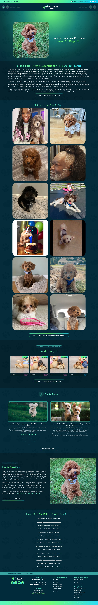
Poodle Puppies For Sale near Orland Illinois (49, 529)
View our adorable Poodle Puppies (48, 95)
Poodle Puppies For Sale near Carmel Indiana (49, 549)
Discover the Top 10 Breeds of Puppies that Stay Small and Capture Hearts (70, 425)
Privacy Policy (80, 603)
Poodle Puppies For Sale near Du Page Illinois (49, 518)
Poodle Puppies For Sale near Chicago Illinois (49, 535)
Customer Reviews (57, 584)
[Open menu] (3, 7)
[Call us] (90, 7)
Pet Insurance (77, 590)
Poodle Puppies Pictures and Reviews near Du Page (48, 335)
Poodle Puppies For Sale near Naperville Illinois (49, 522)
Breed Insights (77, 581)
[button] (91, 1)
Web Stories (56, 591)
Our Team (55, 590)
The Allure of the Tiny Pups (29, 439)
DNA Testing (77, 597)
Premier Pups (11, 573)
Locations (18, 573)
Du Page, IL (25, 573)
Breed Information (78, 579)
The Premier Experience (60, 577)
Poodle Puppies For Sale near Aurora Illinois (49, 525)
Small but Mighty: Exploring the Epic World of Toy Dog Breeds (27, 425)
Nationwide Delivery (57, 581)
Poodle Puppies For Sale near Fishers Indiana (49, 556)
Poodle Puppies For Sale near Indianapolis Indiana (49, 560)
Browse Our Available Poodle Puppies (48, 381)
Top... (29, 444)
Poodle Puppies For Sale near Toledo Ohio (49, 563)
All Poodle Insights (48, 449)
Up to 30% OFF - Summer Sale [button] (10, 1)
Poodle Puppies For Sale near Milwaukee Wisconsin (49, 539)
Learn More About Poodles (12, 499)
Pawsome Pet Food (78, 594)
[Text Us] (94, 7)
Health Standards (78, 596)
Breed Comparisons (78, 582)
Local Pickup (56, 582)
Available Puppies (15, 7)
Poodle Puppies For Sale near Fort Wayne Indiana (49, 553)
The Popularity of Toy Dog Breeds (29, 441)
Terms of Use (67, 603)
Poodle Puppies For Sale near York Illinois (49, 532)
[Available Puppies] (7, 7)
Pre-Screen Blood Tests (79, 592)
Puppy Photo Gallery (57, 586)
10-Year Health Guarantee (80, 588)
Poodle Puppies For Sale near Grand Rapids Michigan (49, 546)
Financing (55, 579)
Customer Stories (57, 588)
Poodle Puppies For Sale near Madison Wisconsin (49, 542)
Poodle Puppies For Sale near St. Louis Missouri (49, 567)
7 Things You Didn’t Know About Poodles (27, 493)
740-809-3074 (83, 7)
